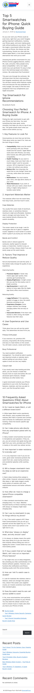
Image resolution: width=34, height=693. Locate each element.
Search (4, 629)
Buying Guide (9, 611)
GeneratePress (26, 690)
